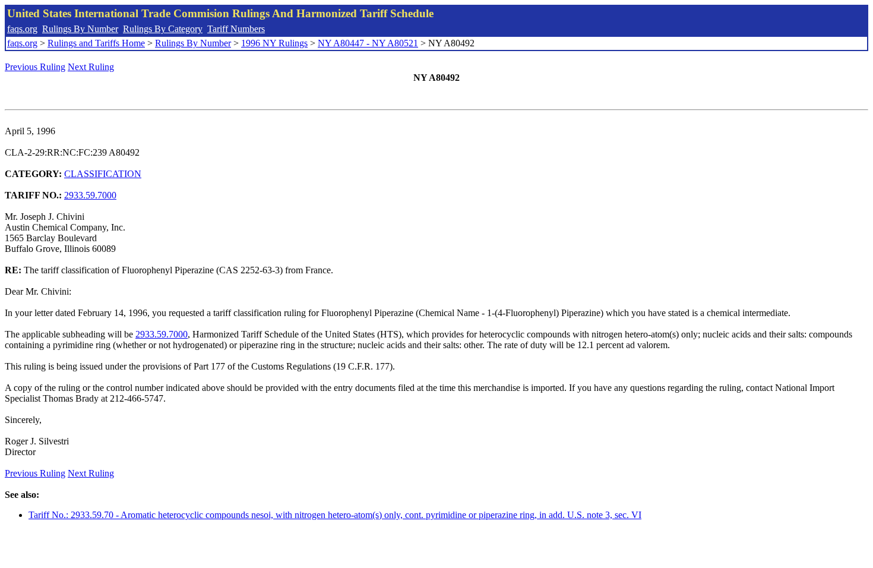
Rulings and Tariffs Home (96, 43)
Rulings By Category (163, 29)
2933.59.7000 (90, 195)
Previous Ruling (35, 67)
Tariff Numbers (236, 29)
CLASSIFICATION (102, 174)
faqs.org (22, 29)
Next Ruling (91, 67)
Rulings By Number (80, 29)
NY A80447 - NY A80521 (368, 43)
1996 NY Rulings (274, 43)
